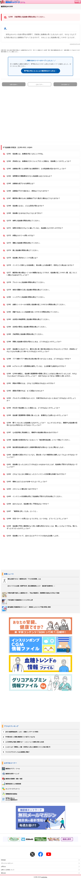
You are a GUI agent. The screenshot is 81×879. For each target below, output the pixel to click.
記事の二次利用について (7, 869)
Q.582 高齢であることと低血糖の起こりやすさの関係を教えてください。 (33, 312)
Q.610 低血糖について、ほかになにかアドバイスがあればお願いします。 (33, 536)
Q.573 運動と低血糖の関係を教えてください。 (24, 243)
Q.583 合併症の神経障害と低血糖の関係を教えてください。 (28, 319)
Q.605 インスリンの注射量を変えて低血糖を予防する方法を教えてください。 (35, 496)
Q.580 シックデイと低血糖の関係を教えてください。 (26, 297)
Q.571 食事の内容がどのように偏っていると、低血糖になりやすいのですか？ (35, 228)
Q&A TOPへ (39, 84)
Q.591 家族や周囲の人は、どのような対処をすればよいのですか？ (31, 383)
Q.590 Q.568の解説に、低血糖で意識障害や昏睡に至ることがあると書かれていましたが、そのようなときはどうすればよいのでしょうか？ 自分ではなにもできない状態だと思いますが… (42, 375)
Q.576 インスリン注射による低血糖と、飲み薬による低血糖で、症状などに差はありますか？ (40, 265)
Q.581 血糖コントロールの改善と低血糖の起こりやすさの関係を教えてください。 (36, 304)
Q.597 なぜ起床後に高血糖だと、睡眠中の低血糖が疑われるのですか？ (32, 432)
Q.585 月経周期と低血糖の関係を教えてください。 (25, 334)
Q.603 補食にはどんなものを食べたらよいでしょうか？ (27, 481)
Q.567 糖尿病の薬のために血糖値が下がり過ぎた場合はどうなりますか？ (33, 198)
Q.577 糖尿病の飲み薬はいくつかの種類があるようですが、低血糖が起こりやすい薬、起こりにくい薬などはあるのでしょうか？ (42, 274)
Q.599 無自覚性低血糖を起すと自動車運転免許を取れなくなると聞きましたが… (36, 447)
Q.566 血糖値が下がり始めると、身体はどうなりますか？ (28, 191)
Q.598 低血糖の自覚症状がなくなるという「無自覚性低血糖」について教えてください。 (39, 440)
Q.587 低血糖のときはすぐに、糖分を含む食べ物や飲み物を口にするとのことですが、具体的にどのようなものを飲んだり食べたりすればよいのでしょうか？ (42, 350)
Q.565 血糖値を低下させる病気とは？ (21, 183)
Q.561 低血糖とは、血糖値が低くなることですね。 (25, 154)
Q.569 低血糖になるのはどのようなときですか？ (25, 213)
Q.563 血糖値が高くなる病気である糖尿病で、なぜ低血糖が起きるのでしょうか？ (36, 168)
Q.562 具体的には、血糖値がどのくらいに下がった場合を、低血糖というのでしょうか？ (39, 161)
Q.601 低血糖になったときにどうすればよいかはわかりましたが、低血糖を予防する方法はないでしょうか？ (42, 466)
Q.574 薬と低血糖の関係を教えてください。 (23, 250)
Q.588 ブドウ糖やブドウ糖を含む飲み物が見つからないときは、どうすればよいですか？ (39, 359)
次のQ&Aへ (64, 84)
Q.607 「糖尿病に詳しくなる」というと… (22, 511)
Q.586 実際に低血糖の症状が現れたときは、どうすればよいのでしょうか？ (34, 341)
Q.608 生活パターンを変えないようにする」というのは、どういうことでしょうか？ (37, 518)
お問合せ (3, 866)
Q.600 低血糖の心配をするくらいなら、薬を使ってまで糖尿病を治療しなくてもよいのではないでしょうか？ (42, 456)
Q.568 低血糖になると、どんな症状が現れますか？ (25, 206)
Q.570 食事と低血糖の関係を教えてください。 (24, 220)
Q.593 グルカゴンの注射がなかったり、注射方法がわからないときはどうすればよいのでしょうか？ (41, 399)
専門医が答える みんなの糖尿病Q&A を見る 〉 (40, 71)
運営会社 (3, 873)
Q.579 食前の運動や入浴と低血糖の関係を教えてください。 (28, 290)
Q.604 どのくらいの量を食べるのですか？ (22, 489)
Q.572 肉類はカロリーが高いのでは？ (21, 235)
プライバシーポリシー (7, 863)
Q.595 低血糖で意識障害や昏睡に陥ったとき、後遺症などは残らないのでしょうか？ (37, 415)
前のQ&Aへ (14, 84)
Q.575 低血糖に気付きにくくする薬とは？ (22, 258)
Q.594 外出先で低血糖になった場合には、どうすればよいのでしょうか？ (33, 408)
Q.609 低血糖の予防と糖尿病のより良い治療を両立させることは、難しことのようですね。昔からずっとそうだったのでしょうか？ (42, 527)
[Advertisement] (40, 113)
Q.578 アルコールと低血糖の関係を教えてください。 (26, 282)
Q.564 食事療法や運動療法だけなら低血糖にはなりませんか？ (29, 176)
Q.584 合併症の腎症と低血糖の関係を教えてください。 (27, 327)
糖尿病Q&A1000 (7, 6)
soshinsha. (44, 877)
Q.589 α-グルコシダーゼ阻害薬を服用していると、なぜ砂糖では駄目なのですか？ (36, 366)
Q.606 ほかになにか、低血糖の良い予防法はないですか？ (28, 504)
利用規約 (3, 860)
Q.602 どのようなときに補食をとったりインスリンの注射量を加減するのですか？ (36, 474)
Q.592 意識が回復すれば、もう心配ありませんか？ (25, 391)
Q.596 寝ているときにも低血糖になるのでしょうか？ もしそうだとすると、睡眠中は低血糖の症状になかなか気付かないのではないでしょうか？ (42, 424)
